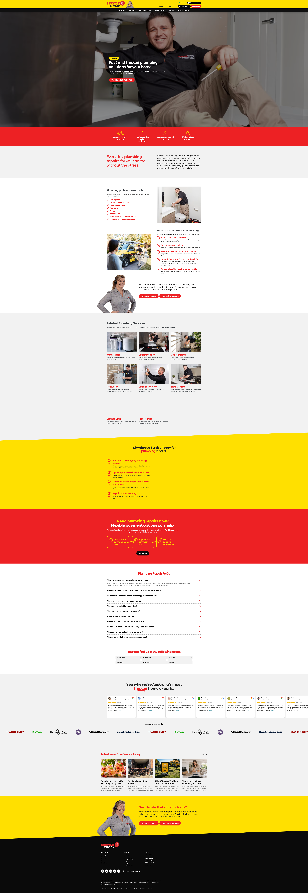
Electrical (126, 857)
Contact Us (104, 859)
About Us (162, 6)
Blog (102, 861)
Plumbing (126, 855)
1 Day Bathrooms (128, 865)
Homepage (104, 855)
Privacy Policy (126, 888)
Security (126, 863)
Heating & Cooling (128, 859)
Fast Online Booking (170, 296)
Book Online (196, 6)
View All (204, 755)
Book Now (143, 553)
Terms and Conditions (134, 888)
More (170, 6)
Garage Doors (127, 861)
